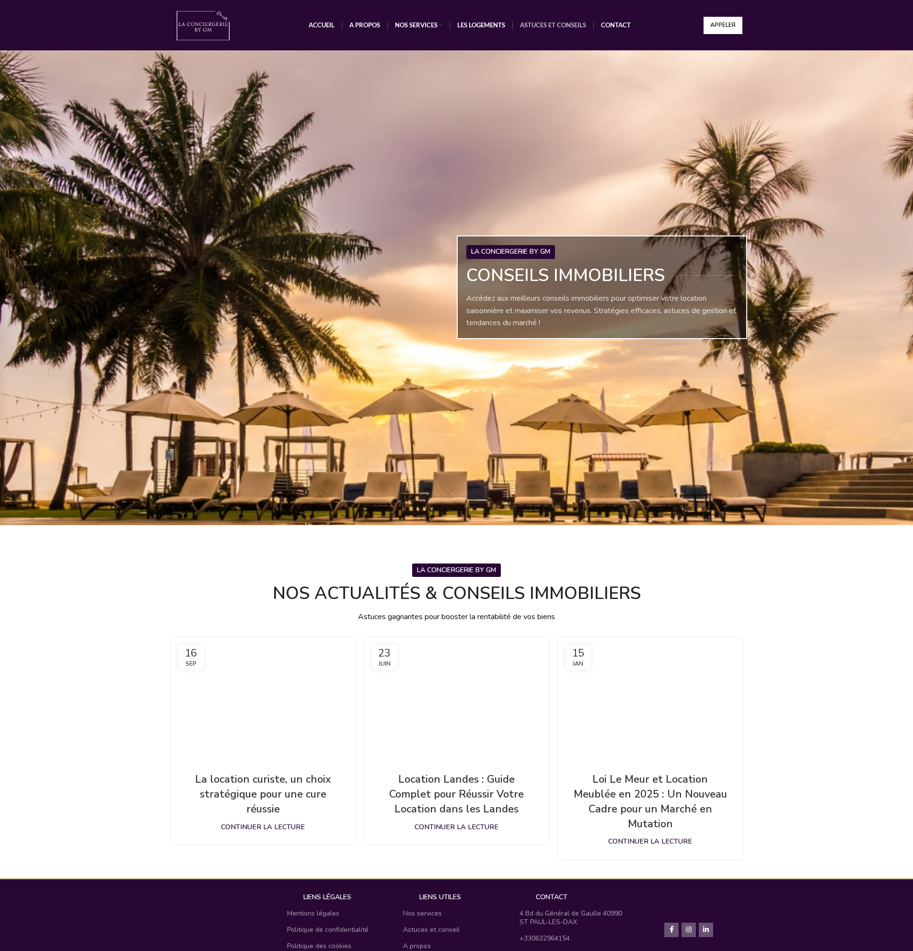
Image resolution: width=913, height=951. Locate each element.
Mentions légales (313, 913)
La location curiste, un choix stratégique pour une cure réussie (263, 794)
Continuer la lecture (263, 827)
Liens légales (327, 897)
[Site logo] (203, 24)
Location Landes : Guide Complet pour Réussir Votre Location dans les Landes (456, 794)
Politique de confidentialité (328, 929)
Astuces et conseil (431, 929)
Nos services (422, 913)
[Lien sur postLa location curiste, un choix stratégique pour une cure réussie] (263, 698)
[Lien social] (706, 930)
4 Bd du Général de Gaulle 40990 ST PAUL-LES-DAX (571, 918)
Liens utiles (440, 897)
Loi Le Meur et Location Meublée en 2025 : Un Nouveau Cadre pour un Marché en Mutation (650, 801)
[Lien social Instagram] (689, 930)
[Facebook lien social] (671, 930)
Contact (551, 897)
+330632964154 (545, 938)
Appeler (723, 25)
